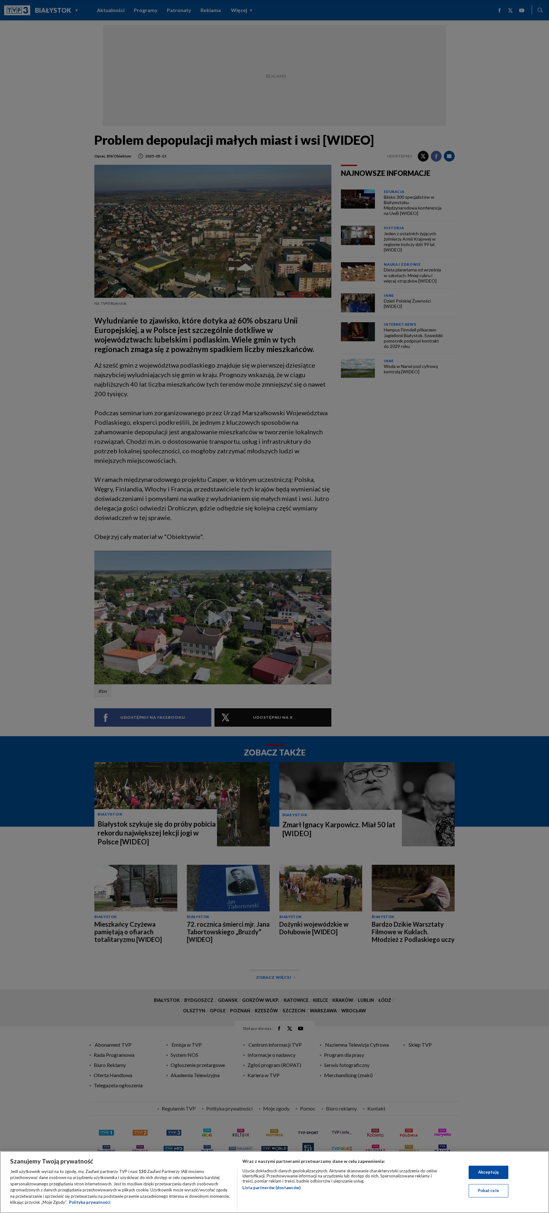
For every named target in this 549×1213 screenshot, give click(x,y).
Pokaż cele (488, 1190)
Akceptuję (488, 1172)
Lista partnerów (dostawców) (271, 1187)
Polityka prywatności (90, 1202)
